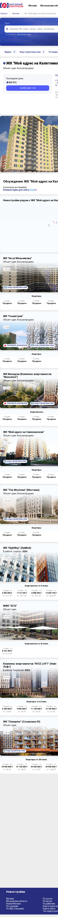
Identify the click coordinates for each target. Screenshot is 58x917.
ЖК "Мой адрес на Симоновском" (23, 432)
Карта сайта (49, 908)
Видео (10, 52)
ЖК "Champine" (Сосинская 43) (21, 721)
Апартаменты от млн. (37, 586)
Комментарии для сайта (20, 190)
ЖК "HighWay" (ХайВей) (17, 547)
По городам (12, 906)
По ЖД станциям (15, 908)
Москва (15, 13)
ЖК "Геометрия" (13, 316)
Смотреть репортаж (17, 345)
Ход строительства (32, 52)
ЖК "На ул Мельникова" (17, 258)
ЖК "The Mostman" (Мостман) (21, 489)
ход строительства (15, 287)
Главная (3, 13)
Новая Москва (13, 903)
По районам (49, 903)
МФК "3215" (10, 605)
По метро (47, 901)
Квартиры (36, 296)
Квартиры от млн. (36, 701)
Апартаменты (36, 412)
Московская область (16, 901)
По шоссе (47, 898)
